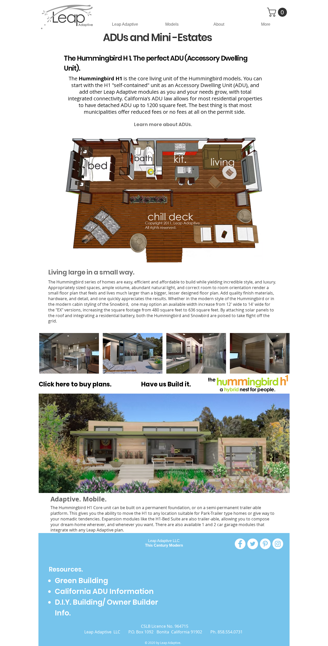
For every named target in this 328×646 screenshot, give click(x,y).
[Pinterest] (265, 543)
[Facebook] (240, 543)
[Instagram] (277, 543)
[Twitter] (252, 543)
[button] (278, 12)
